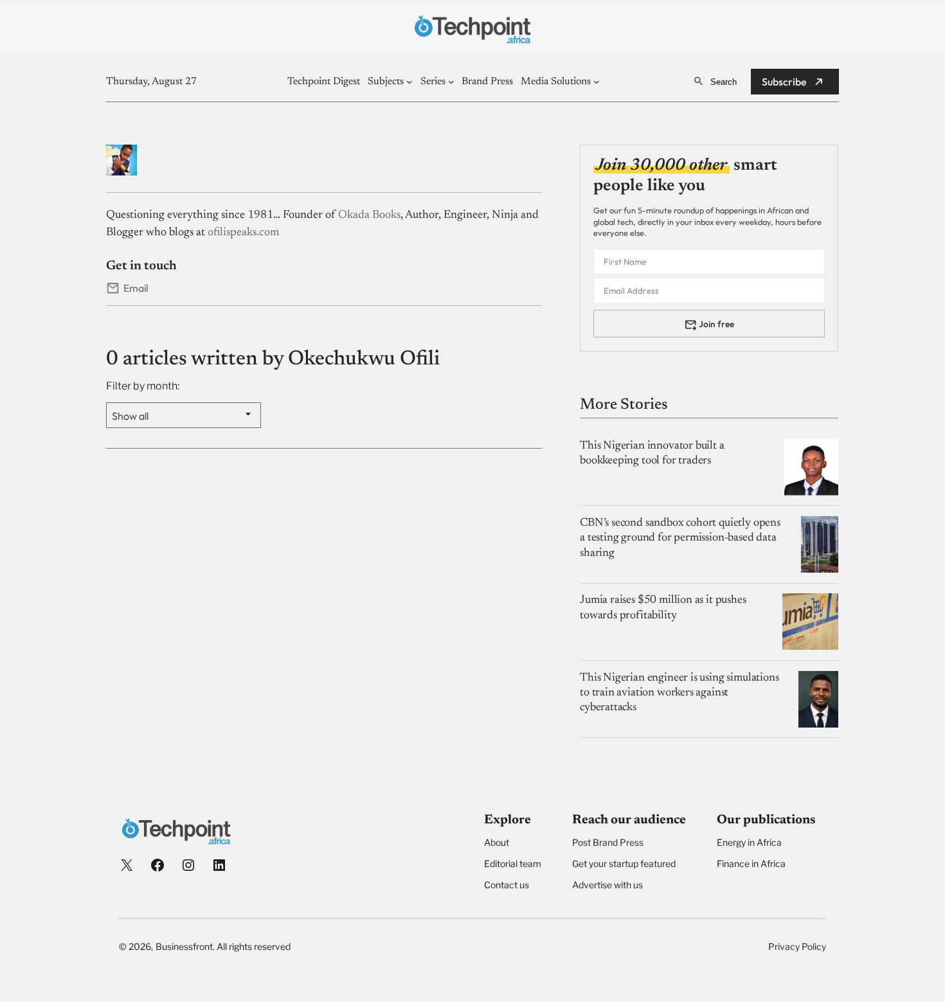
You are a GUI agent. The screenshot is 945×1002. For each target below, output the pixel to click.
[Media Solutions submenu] (596, 81)
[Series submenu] (451, 81)
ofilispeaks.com (243, 232)
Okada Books (369, 215)
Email (135, 288)
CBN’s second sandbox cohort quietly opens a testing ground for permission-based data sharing (680, 538)
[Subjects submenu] (409, 81)
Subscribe (784, 81)
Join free (716, 324)
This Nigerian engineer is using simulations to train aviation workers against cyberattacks (679, 693)
